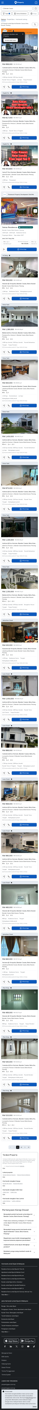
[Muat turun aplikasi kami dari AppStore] (11, 1341)
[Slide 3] (18, 222)
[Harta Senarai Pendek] (34, 37)
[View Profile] (19, 31)
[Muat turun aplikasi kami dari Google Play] (27, 1341)
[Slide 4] (19, 59)
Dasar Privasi (6, 1367)
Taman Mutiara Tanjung (9, 1174)
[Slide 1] (14, 222)
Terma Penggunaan (8, 1371)
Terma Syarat (6, 1374)
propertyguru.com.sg (8, 1388)
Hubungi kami (6, 1364)
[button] (3, 19)
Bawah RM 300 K (17, 1183)
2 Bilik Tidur (13, 1192)
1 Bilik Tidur (6, 1192)
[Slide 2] (16, 59)
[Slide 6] (22, 59)
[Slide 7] (23, 59)
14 (21, 1147)
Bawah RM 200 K (7, 1183)
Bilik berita (5, 1356)
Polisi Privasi (29, 1397)
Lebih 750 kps (6, 1201)
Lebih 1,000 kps (16, 1201)
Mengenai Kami (7, 1353)
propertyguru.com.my (8, 1384)
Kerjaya (4, 1360)
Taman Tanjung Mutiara (23, 1174)
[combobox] (18, 8)
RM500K (22, 1166)
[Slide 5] (20, 59)
